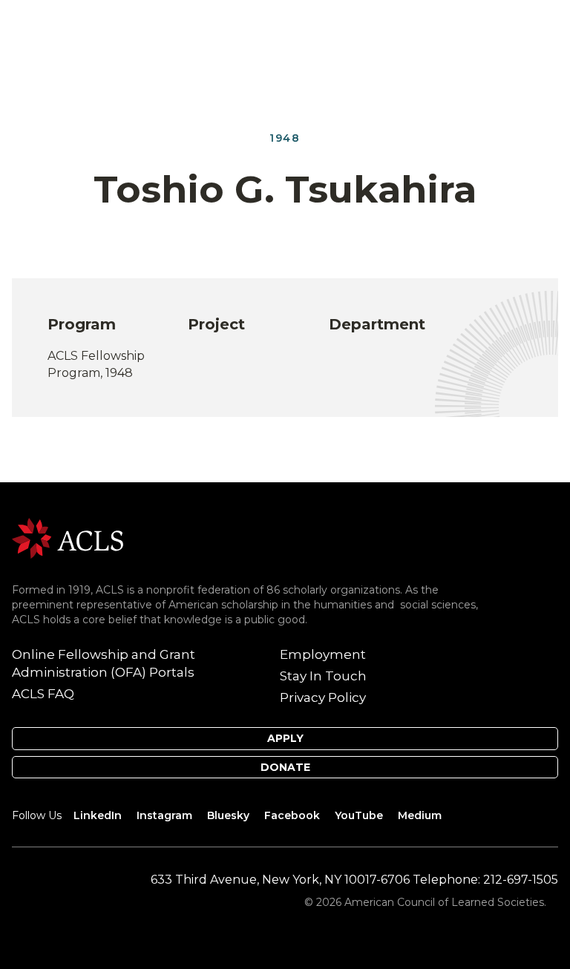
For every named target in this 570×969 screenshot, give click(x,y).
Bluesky (228, 815)
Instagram (164, 815)
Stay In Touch (323, 676)
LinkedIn (97, 815)
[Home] (67, 538)
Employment (323, 654)
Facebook (292, 815)
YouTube (359, 815)
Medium (420, 815)
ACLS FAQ (43, 693)
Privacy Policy (323, 697)
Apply (285, 738)
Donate (285, 767)
